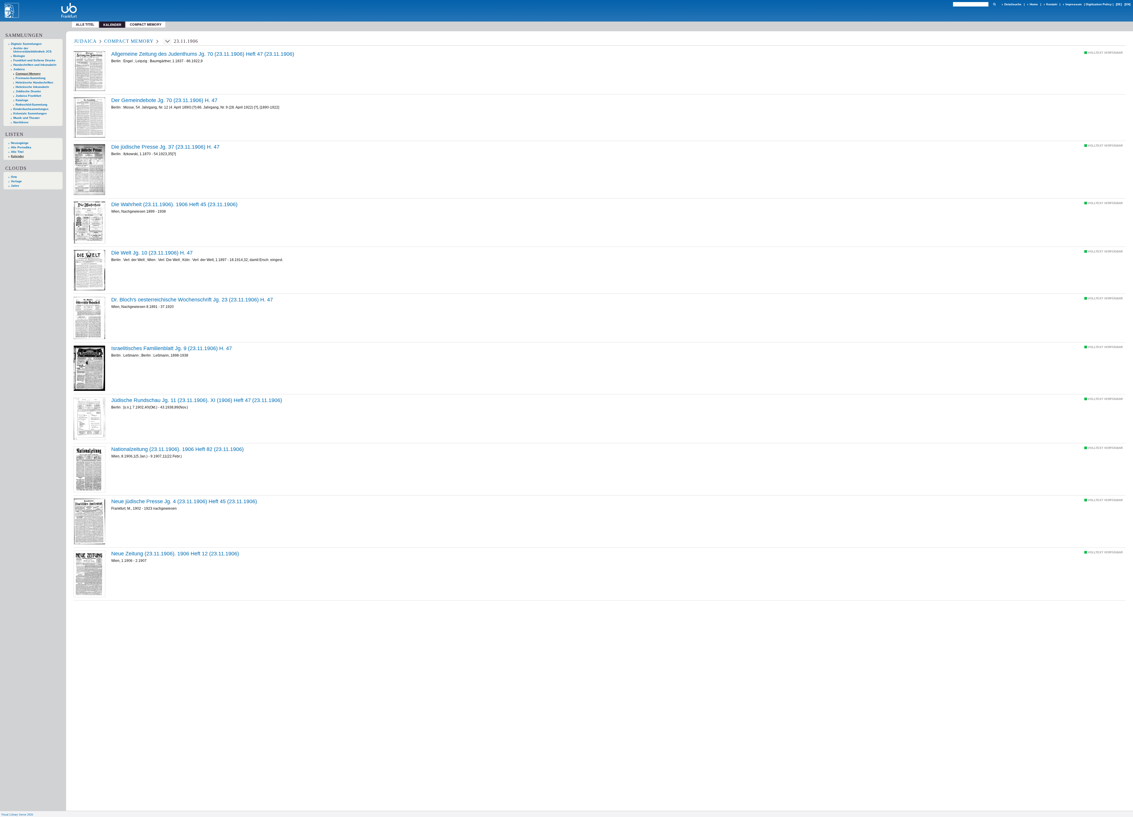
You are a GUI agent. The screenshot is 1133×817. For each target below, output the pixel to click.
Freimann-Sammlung (30, 78)
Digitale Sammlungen (26, 43)
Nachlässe (21, 122)
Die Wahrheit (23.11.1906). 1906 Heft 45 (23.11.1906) (174, 204)
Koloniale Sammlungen (30, 113)
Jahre (15, 185)
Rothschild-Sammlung (31, 104)
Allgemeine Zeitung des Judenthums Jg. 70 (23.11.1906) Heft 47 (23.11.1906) (202, 54)
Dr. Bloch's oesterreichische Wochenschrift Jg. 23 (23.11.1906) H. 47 (192, 300)
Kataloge (22, 100)
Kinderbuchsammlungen (30, 109)
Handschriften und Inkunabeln (34, 64)
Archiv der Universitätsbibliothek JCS (32, 50)
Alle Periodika (21, 147)
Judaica (19, 69)
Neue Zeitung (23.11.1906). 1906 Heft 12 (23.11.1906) (175, 554)
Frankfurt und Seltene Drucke (34, 60)
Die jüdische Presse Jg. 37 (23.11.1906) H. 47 (165, 147)
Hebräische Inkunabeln (32, 86)
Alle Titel (85, 24)
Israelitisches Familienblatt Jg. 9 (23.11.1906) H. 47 (171, 348)
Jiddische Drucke (28, 91)
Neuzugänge (20, 143)
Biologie (19, 56)
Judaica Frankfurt (28, 95)
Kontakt (1051, 4)
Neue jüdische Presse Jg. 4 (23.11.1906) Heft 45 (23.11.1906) (184, 501)
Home (1034, 4)
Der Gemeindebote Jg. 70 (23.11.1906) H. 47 (164, 100)
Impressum (1073, 4)
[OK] (994, 4)
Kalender (17, 156)
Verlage (16, 181)
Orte (14, 176)
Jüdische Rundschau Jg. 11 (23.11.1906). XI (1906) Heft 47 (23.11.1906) (196, 400)
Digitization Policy (1099, 4)
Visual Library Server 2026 (17, 814)
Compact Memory (145, 24)
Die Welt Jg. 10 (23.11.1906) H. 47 (152, 253)
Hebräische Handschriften (34, 82)
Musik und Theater (26, 117)
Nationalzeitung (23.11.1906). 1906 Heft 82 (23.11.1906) (177, 449)
